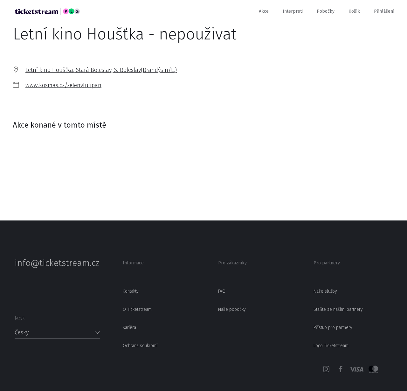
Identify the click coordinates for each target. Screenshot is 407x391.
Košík (354, 11)
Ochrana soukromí (140, 345)
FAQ (221, 291)
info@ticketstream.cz (57, 263)
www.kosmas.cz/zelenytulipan (63, 85)
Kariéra (129, 327)
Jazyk (19, 318)
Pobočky (326, 11)
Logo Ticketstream (331, 345)
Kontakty (131, 291)
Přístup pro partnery (333, 327)
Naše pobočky (232, 309)
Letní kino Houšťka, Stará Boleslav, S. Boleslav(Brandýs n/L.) (101, 69)
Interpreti (293, 11)
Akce (264, 11)
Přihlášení (384, 11)
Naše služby (325, 291)
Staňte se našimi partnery (338, 309)
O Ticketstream (137, 309)
